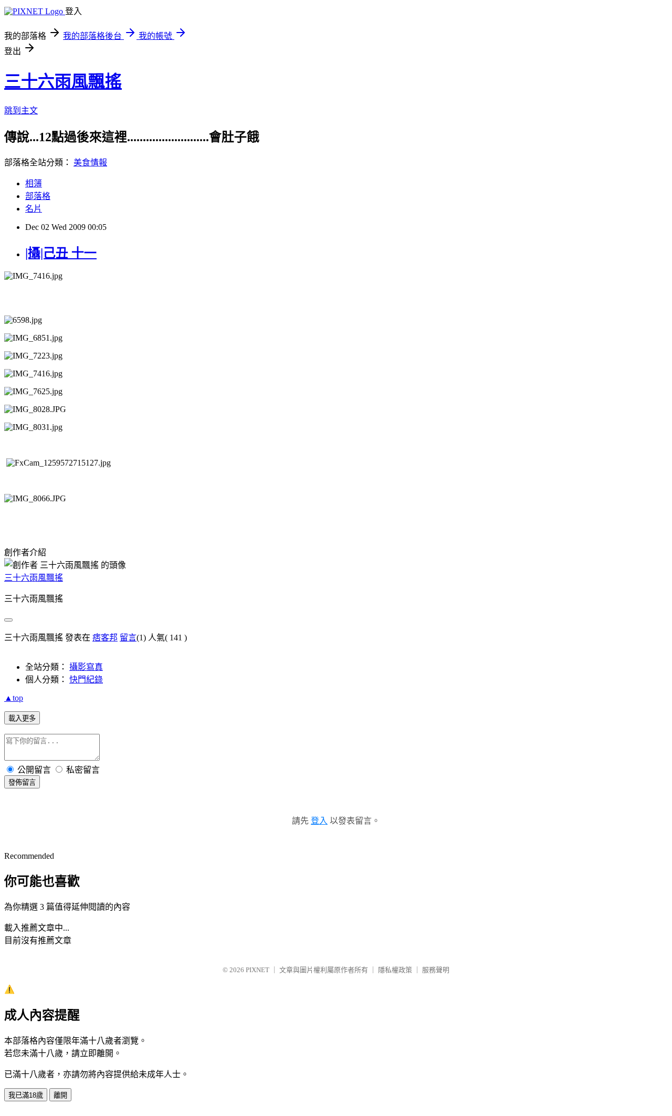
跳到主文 (21, 110)
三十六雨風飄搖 (63, 81)
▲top (13, 697)
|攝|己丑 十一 (61, 253)
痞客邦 (105, 637)
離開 (60, 1095)
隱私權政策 (395, 970)
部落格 (37, 196)
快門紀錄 (86, 679)
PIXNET (257, 970)
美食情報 (90, 162)
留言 (128, 637)
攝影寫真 (86, 666)
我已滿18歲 (25, 1095)
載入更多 (22, 718)
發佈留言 (22, 782)
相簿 (33, 183)
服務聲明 (435, 970)
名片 (33, 208)
